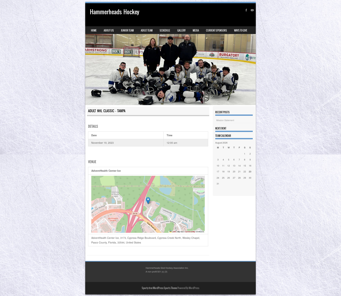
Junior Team (127, 30)
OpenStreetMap (190, 232)
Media (196, 30)
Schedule (165, 30)
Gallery (181, 30)
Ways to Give (240, 30)
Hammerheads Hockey (114, 11)
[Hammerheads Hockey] (170, 54)
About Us (109, 30)
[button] (148, 200)
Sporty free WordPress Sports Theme (159, 288)
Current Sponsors (216, 30)
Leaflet (174, 232)
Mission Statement (225, 120)
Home (94, 30)
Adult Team (147, 30)
